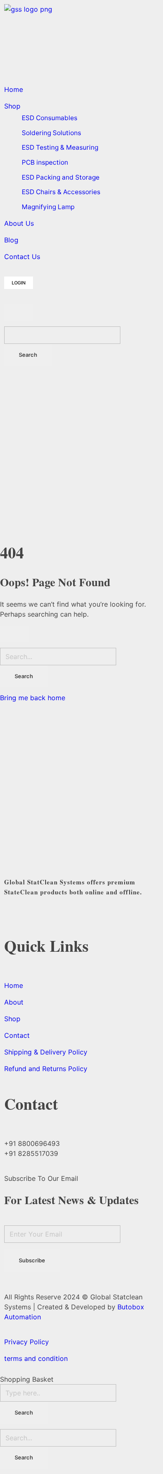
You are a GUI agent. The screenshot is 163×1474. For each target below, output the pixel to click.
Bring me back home (32, 698)
